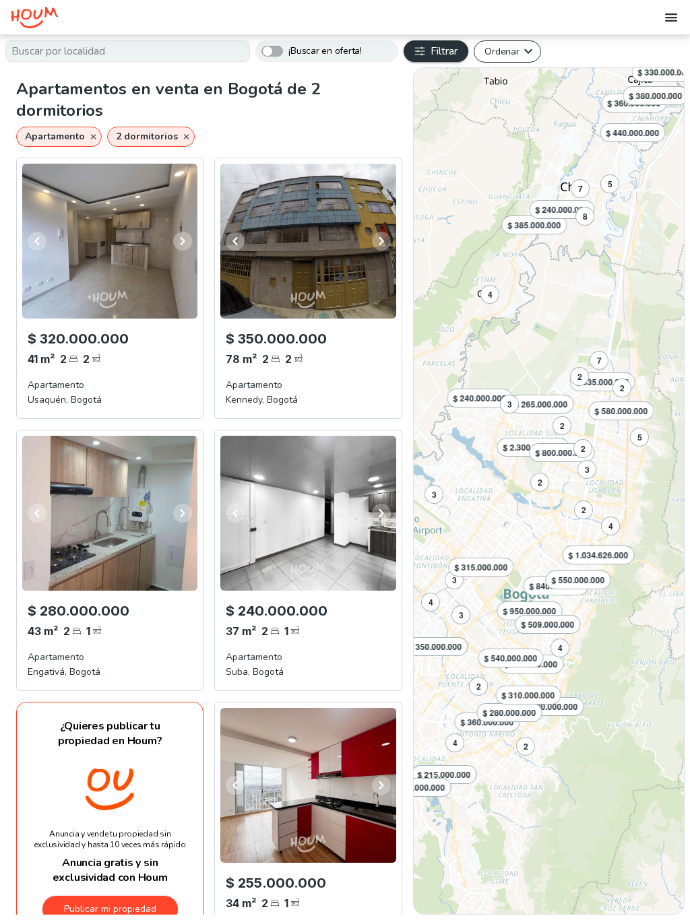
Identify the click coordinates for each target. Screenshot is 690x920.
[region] (549, 491)
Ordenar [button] (501, 51)
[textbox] (127, 51)
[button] (59, 137)
